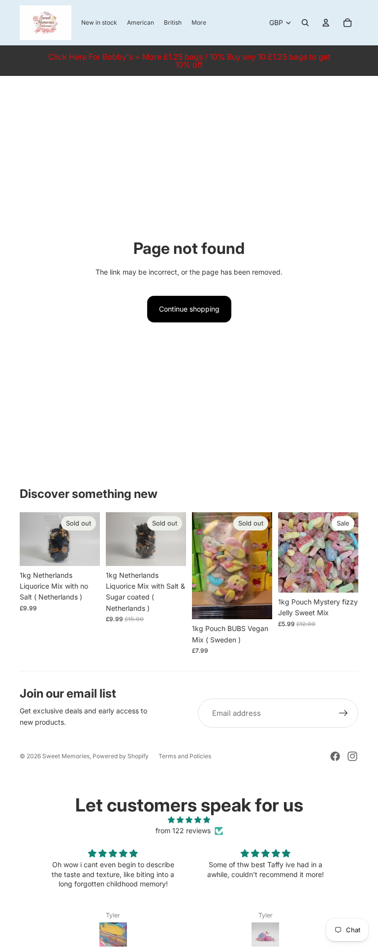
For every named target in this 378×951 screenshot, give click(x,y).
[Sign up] (343, 713)
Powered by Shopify (121, 756)
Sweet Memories (66, 756)
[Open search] (305, 23)
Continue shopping (189, 309)
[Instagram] (352, 756)
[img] (188, 819)
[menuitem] (199, 23)
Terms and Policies (184, 756)
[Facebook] (335, 756)
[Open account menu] (326, 23)
